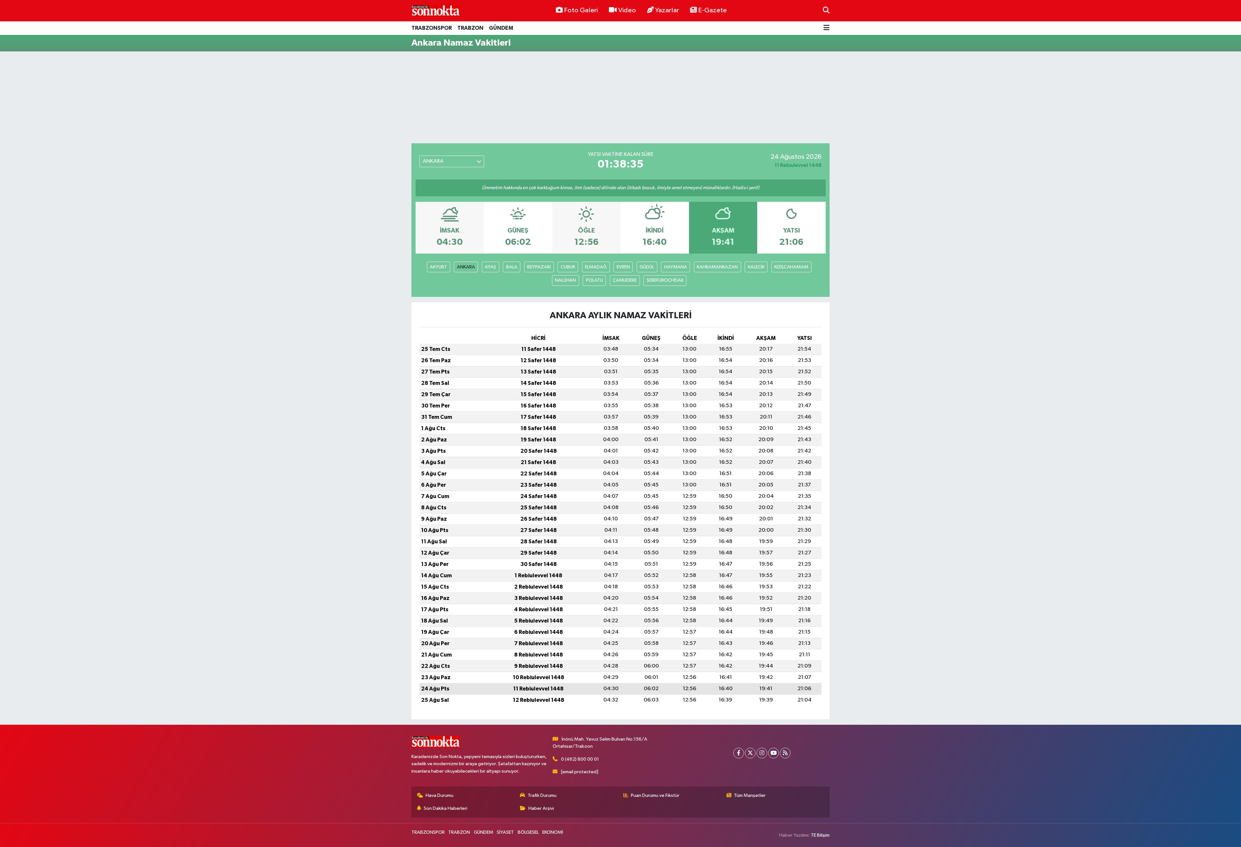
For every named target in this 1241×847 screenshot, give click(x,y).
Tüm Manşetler (750, 795)
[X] (750, 753)
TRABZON (470, 28)
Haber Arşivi (541, 808)
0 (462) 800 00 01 (580, 759)
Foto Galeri (581, 10)
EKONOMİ (552, 832)
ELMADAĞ (596, 267)
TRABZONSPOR (431, 28)
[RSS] (785, 753)
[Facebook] (738, 753)
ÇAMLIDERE (625, 280)
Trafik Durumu (542, 795)
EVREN (623, 267)
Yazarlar (667, 10)
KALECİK (756, 267)
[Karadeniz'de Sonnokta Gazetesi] (435, 10)
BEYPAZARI (539, 267)
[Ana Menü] (826, 28)
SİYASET (505, 832)
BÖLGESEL (528, 832)
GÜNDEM (501, 28)
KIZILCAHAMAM (791, 267)
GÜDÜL (647, 267)
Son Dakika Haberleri (445, 808)
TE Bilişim (820, 835)
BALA (511, 267)
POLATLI (594, 280)
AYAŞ (490, 267)
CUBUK (568, 267)
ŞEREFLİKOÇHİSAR (665, 280)
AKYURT (438, 267)
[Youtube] (773, 753)
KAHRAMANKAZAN (717, 267)
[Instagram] (762, 753)
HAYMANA (675, 267)
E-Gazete (712, 10)
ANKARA (466, 267)
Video (627, 10)
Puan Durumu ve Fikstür (655, 795)
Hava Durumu (439, 795)
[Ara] (826, 10)
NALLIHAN (565, 280)
